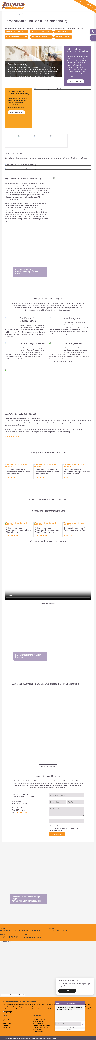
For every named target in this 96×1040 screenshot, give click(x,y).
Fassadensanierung (15, 31)
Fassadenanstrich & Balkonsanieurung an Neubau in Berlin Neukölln (76, 472)
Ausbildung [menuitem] (6, 1027)
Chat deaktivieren (70, 1029)
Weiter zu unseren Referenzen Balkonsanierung (48, 541)
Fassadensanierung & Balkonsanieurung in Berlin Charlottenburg (18, 472)
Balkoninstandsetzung (16, 37)
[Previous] (69, 144)
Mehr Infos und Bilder (12, 436)
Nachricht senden (57, 834)
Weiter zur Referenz (48, 604)
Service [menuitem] (5, 1025)
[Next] (69, 139)
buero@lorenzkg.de (22, 812)
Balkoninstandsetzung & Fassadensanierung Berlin (75, 529)
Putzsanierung (62, 31)
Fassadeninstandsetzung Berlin (14, 14)
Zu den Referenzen (12, 477)
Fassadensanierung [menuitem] (39, 1019)
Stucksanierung (63, 37)
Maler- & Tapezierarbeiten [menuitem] (41, 1025)
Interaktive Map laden (67, 991)
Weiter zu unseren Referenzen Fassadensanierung (48, 499)
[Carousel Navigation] (48, 459)
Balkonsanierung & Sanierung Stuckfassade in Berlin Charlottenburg (47, 530)
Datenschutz (75, 1027)
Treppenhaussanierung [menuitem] (40, 1027)
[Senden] (83, 1024)
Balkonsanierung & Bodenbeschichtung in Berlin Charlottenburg (19, 530)
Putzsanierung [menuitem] (37, 1029)
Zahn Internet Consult (49, 1038)
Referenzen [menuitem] (7, 1023)
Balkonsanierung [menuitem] (38, 1023)
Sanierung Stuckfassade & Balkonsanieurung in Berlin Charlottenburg (47, 472)
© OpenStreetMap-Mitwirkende (16, 994)
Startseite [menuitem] (6, 1019)
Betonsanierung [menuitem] (38, 1021)
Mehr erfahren (75, 81)
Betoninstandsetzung (41, 31)
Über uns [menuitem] (6, 1021)
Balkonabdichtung (40, 37)
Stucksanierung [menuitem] (38, 1031)
